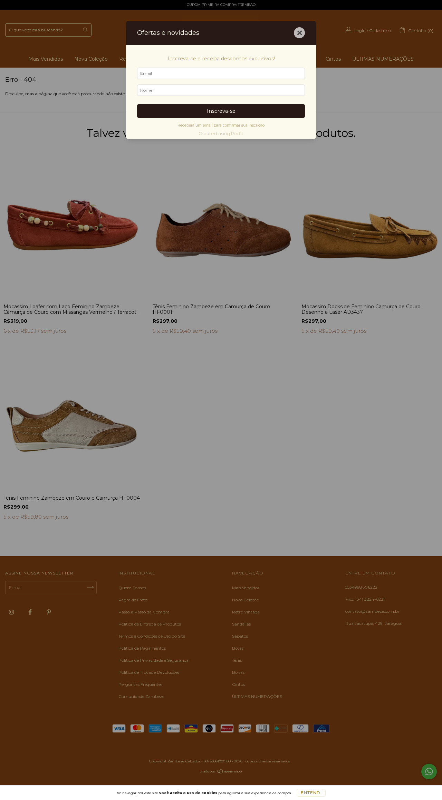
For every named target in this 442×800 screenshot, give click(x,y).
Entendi (311, 792)
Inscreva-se (221, 111)
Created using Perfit (221, 133)
